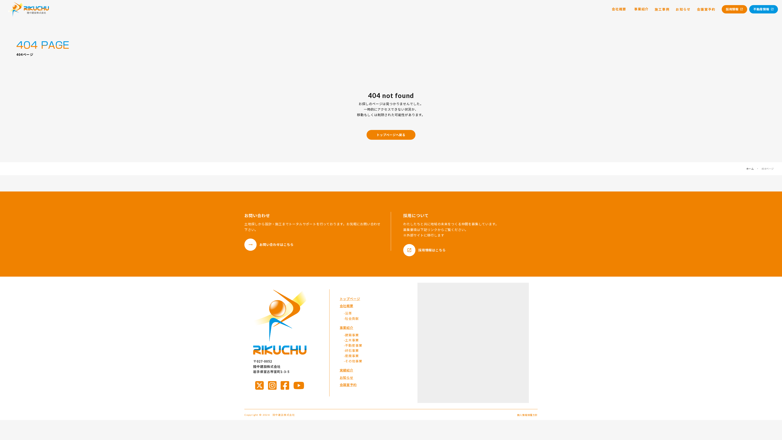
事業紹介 (346, 327)
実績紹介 (346, 370)
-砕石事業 (351, 350)
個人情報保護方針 (527, 415)
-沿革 (348, 313)
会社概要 (346, 305)
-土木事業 (351, 340)
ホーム (750, 168)
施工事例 (662, 9)
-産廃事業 (351, 355)
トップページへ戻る (391, 135)
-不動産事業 (353, 345)
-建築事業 (351, 334)
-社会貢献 (351, 318)
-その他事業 (353, 361)
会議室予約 (348, 384)
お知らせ (346, 377)
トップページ (350, 298)
